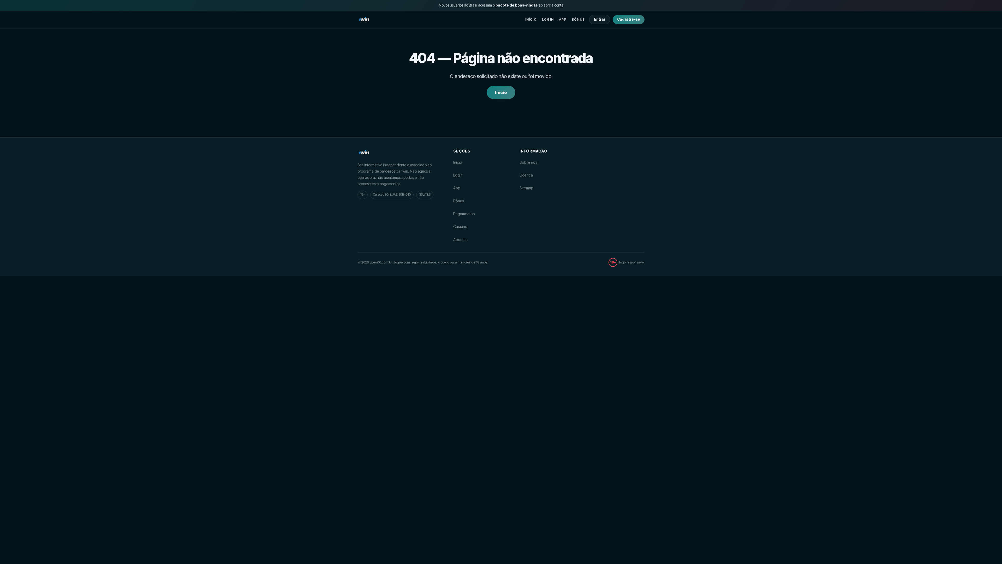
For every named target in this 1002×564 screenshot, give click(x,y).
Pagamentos (464, 214)
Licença (526, 175)
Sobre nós (529, 162)
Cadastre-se (628, 19)
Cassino (460, 226)
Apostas (460, 239)
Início (531, 19)
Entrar (599, 19)
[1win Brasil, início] (364, 19)
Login (548, 19)
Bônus (578, 19)
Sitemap (526, 188)
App (562, 19)
